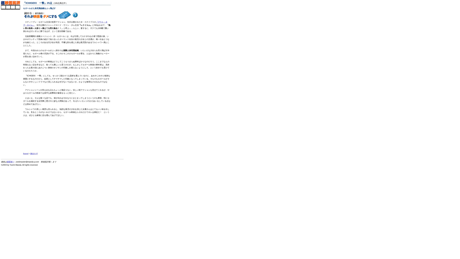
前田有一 (10, 162)
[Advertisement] (11, 46)
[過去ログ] (34, 154)
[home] (25, 154)
